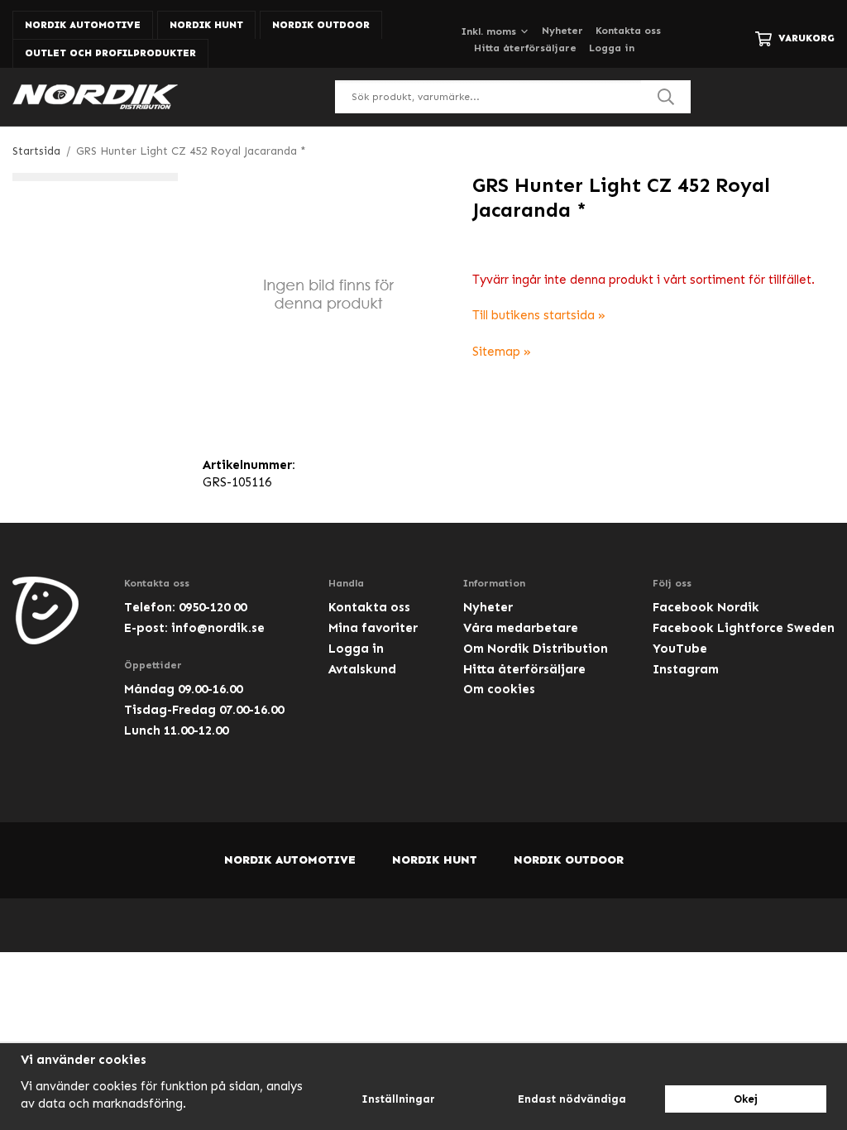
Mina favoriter (373, 627)
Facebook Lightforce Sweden (744, 627)
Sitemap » (501, 351)
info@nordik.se (218, 627)
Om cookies (499, 689)
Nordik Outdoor (321, 25)
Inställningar (398, 1099)
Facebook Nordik (706, 607)
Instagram (686, 669)
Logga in (611, 48)
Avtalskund (362, 669)
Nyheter (562, 30)
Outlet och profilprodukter (110, 53)
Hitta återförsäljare (525, 48)
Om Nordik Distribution (535, 648)
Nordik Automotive (83, 25)
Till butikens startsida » (538, 315)
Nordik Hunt (206, 25)
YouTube (680, 648)
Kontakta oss (628, 30)
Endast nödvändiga (572, 1099)
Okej (746, 1099)
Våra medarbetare (520, 627)
